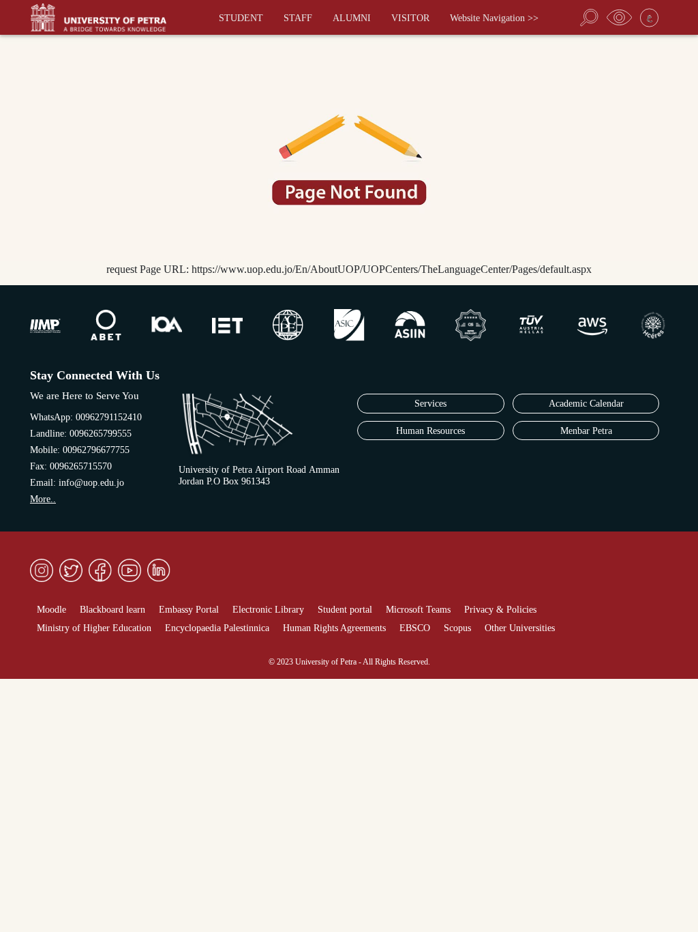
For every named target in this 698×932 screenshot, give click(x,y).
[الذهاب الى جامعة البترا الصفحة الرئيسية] (105, 17)
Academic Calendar (586, 403)
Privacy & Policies (500, 610)
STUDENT (241, 18)
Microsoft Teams (418, 610)
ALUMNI (352, 18)
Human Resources (430, 431)
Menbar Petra (586, 431)
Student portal (345, 610)
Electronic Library (268, 610)
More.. (43, 499)
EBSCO (414, 628)
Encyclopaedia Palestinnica (217, 628)
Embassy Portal (189, 610)
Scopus (457, 628)
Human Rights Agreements (334, 628)
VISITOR (410, 18)
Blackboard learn (112, 610)
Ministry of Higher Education (94, 628)
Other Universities (520, 628)
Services (430, 403)
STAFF (298, 18)
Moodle (51, 610)
